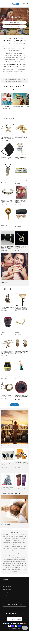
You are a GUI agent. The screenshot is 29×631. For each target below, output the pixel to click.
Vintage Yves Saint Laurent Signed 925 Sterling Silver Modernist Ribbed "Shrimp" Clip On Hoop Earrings (21, 353)
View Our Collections (7, 589)
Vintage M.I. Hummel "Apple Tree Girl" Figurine (7, 308)
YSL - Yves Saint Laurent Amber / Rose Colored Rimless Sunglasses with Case (21, 223)
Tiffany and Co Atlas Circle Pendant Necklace (6, 396)
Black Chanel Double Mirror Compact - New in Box (6, 158)
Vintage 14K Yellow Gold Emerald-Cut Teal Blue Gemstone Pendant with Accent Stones (21, 375)
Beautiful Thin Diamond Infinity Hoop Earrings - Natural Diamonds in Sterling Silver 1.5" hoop (7, 247)
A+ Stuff (12, 628)
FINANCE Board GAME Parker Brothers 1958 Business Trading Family (21, 180)
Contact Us (5, 592)
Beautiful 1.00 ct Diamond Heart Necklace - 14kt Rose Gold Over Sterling (21, 247)
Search (4, 583)
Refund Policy (6, 595)
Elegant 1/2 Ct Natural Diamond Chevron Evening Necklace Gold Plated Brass (21, 331)
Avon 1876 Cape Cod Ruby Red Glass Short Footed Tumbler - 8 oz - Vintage (7, 331)
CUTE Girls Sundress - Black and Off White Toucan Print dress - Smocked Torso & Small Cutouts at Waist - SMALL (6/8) (7, 489)
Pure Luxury (4, 446)
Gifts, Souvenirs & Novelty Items (5, 107)
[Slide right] (17, 112)
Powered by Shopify (17, 628)
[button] (1, 3)
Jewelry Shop (4, 282)
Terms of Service (6, 599)
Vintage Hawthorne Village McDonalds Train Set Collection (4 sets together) (21, 201)
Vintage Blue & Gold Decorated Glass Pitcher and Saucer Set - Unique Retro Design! (20, 158)
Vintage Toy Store (18, 106)
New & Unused (5, 524)
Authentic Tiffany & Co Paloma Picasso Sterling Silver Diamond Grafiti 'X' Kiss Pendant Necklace (7, 137)
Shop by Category (14, 22)
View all (15, 404)
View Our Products (7, 586)
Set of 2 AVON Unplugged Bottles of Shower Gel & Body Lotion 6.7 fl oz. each (21, 489)
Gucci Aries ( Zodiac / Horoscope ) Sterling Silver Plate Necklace (7, 179)
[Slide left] (11, 112)
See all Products (14, 26)
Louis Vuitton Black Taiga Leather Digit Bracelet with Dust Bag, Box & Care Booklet (21, 463)
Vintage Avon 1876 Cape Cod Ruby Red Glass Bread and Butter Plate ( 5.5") (21, 396)
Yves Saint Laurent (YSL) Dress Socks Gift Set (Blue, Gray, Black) (7, 464)
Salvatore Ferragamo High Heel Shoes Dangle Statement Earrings (21, 137)
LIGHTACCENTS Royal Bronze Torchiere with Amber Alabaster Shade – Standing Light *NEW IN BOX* (21, 309)
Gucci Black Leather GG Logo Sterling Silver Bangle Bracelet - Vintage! (7, 201)
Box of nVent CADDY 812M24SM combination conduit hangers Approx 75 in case (7, 375)
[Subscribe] (24, 608)
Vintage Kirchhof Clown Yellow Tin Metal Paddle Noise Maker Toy (7, 222)
